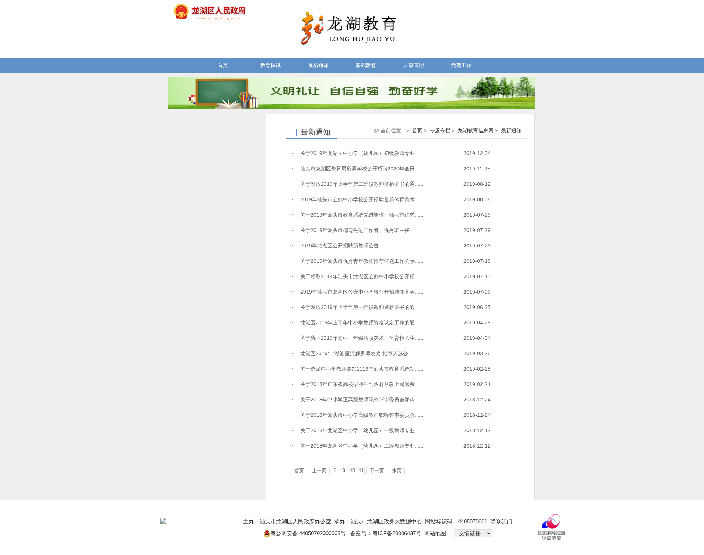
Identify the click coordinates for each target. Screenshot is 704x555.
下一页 (377, 470)
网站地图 (435, 533)
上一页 (319, 470)
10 (352, 470)
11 (361, 470)
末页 (397, 470)
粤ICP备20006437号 (396, 533)
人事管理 (413, 65)
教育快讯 (270, 65)
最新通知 (318, 65)
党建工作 (461, 65)
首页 (223, 65)
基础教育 (366, 65)
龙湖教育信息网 (476, 130)
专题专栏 (440, 130)
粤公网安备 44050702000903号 (308, 533)
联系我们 (501, 521)
